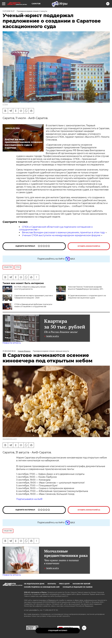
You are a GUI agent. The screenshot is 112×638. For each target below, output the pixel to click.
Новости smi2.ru (12, 343)
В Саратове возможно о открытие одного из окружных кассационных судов (87, 297)
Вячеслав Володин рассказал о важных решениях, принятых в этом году (63, 232)
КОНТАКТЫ (52, 584)
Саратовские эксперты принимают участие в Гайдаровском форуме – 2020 (33, 297)
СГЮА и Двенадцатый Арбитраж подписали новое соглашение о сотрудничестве (33, 305)
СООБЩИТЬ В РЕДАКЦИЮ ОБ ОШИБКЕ (77, 587)
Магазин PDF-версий (81, 584)
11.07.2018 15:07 (8, 11)
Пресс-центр (64, 584)
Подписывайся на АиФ (29, 499)
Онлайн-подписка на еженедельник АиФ (42, 587)
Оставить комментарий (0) (89, 246)
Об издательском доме (34, 584)
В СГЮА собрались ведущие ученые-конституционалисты (30, 288)
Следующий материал (57, 630)
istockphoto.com (10, 439)
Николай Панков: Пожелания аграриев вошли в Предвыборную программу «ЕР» (85, 288)
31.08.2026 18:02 (9, 351)
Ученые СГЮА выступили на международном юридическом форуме (61, 235)
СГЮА (5, 104)
